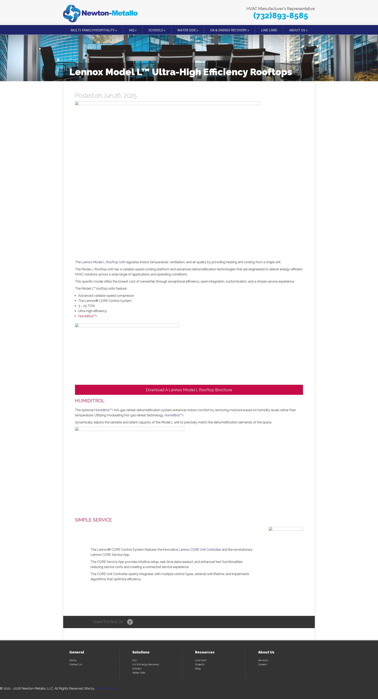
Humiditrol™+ (87, 316)
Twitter (145, 622)
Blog (198, 668)
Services (263, 660)
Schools (156, 30)
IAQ (131, 30)
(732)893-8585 (280, 16)
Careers (262, 664)
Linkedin (152, 622)
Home (72, 660)
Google (130, 622)
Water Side (186, 30)
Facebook (137, 622)
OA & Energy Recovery (228, 30)
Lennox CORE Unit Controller (200, 549)
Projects (199, 664)
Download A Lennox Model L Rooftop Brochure (189, 390)
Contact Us (75, 664)
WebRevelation (106, 688)
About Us (297, 30)
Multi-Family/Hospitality (93, 30)
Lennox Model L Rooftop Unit (103, 262)
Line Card (269, 30)
